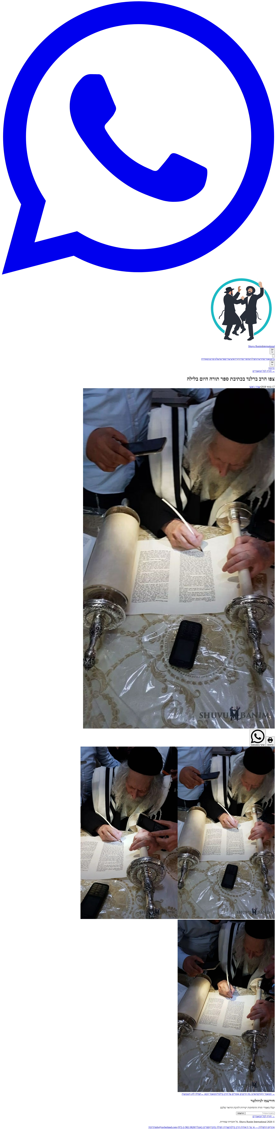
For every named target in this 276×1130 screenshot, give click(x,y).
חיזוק (239, 359)
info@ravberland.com (166, 1127)
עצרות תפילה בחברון (219, 1127)
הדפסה (270, 745)
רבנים (210, 359)
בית (273, 359)
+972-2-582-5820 (186, 1127)
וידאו (235, 359)
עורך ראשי (254, 386)
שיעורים (229, 359)
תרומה (271, 368)
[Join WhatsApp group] (138, 273)
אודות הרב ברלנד (238, 1127)
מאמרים (267, 359)
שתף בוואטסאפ (257, 745)
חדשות (260, 359)
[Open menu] (273, 356)
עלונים (216, 359)
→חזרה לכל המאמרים (264, 371)
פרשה (222, 359)
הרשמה (240, 1113)
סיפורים (246, 359)
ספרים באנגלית (202, 1127)
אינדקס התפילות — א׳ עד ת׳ (260, 1127)
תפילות (253, 359)
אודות (204, 359)
